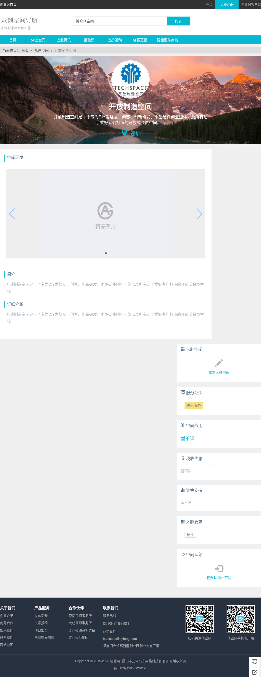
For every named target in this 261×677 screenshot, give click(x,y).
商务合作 (6, 622)
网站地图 (6, 644)
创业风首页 (8, 4)
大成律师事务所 (80, 622)
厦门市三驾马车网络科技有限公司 (147, 660)
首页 (12, 39)
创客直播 (140, 39)
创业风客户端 (251, 4)
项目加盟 (41, 630)
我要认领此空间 (218, 577)
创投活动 (115, 39)
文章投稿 (41, 622)
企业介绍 (6, 615)
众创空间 (38, 39)
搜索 (178, 21)
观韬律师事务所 (80, 615)
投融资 (89, 39)
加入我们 (6, 630)
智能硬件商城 (167, 39)
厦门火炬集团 (78, 637)
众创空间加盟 (44, 637)
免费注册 (226, 4)
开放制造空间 (65, 50)
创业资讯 (64, 39)
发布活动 (41, 615)
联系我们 (6, 637)
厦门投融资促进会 (82, 630)
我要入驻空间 (219, 372)
